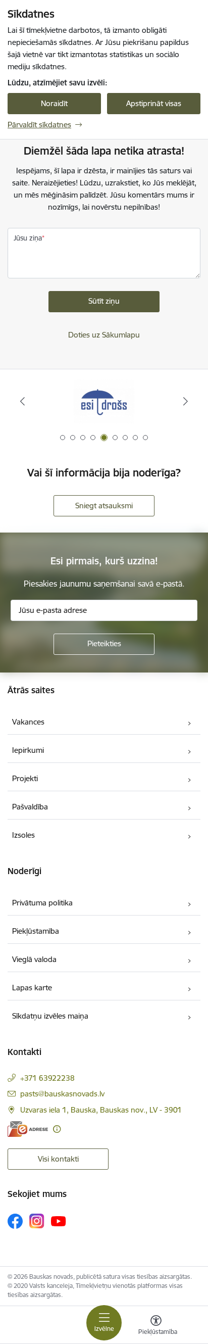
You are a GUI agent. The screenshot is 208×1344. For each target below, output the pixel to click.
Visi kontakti (58, 1159)
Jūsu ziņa (28, 238)
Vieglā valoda (34, 959)
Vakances (28, 722)
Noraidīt (54, 103)
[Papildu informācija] (57, 1129)
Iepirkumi (28, 750)
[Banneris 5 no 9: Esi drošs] (104, 401)
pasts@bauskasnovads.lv (62, 1093)
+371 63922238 (47, 1078)
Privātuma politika (42, 902)
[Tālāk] (185, 401)
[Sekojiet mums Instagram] (36, 1221)
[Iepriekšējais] (22, 401)
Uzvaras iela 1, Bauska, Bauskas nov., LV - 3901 (101, 1110)
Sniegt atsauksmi (104, 505)
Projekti (25, 778)
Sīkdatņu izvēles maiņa (50, 1016)
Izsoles (23, 835)
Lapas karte (32, 987)
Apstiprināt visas (153, 103)
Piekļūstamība (35, 931)
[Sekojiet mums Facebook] (15, 1221)
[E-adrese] (28, 1129)
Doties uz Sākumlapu (104, 335)
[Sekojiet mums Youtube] (58, 1221)
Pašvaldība (30, 806)
